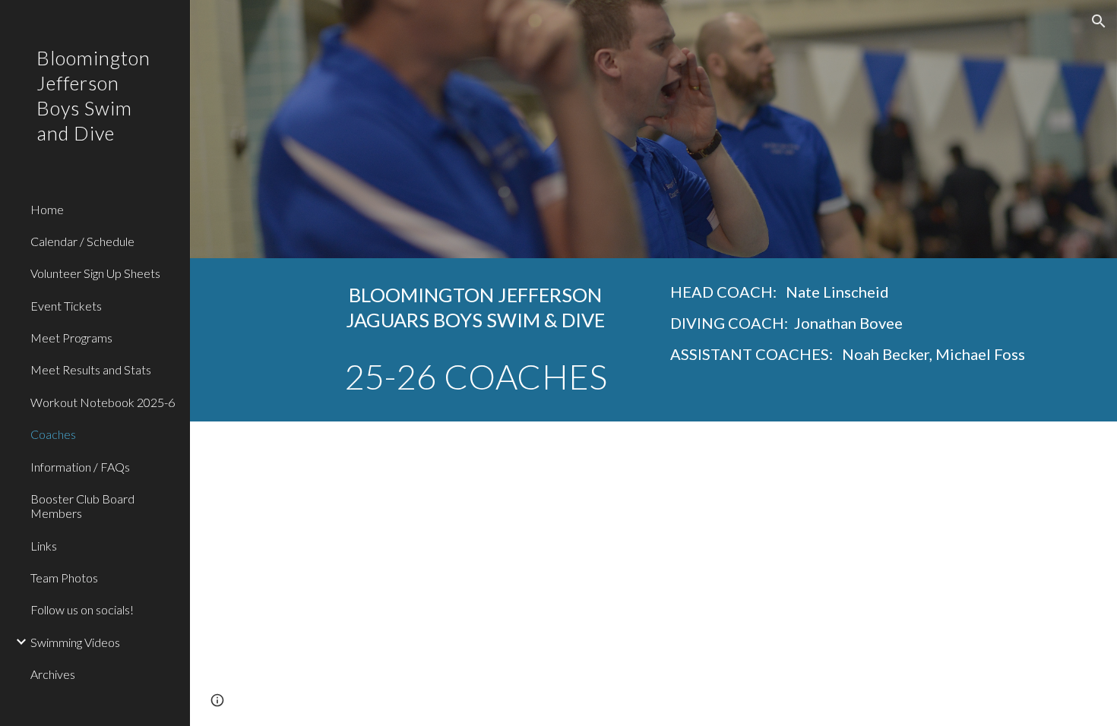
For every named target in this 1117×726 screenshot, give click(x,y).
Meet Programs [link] (71, 337)
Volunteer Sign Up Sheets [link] (95, 273)
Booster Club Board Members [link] (82, 505)
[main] (476, 339)
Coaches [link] (53, 434)
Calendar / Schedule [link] (82, 241)
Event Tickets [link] (66, 305)
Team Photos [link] (64, 577)
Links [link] (43, 545)
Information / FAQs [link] (80, 466)
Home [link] (47, 209)
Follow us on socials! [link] (82, 609)
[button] (1099, 21)
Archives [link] (52, 674)
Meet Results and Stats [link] (90, 369)
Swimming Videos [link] (75, 642)
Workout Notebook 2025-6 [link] (102, 402)
